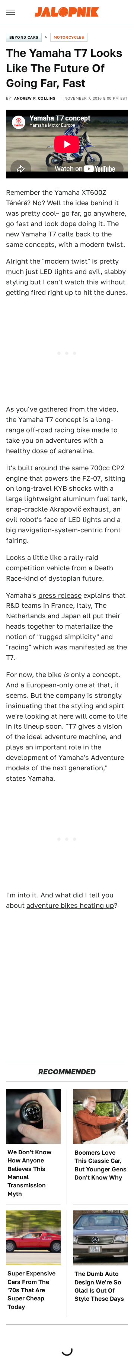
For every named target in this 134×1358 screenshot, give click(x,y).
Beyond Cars (23, 37)
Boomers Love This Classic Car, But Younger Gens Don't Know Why (100, 1165)
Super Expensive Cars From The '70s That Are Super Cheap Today (31, 1290)
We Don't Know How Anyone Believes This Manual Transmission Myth (29, 1173)
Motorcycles (69, 37)
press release (60, 595)
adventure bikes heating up (70, 905)
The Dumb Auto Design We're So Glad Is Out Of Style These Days (99, 1286)
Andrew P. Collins (35, 98)
